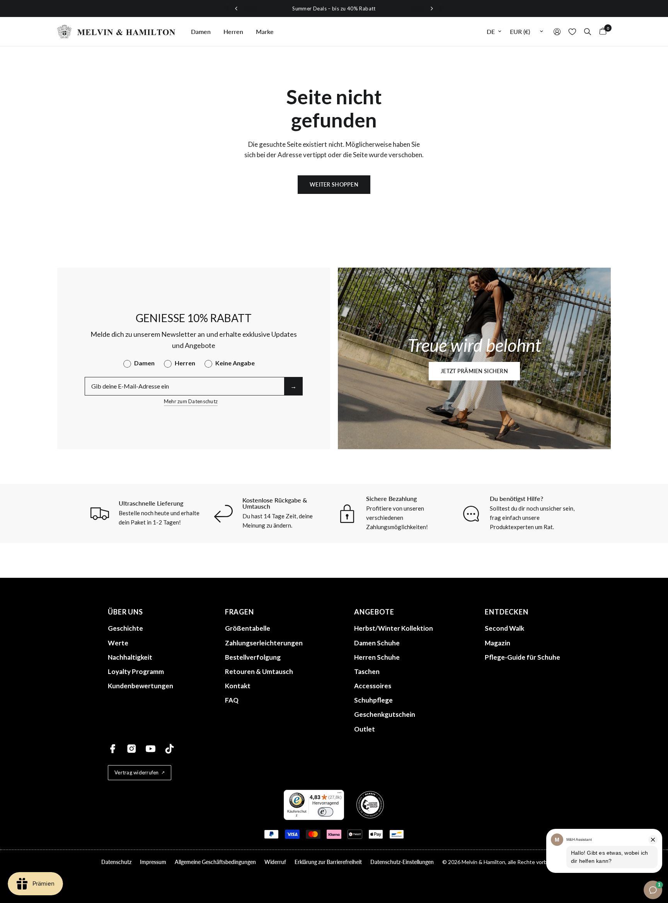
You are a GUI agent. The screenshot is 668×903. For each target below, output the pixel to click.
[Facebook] (113, 749)
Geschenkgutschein (384, 714)
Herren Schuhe (377, 657)
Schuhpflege (373, 700)
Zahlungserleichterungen (264, 643)
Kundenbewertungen (140, 686)
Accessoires (372, 686)
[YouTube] (150, 749)
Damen (201, 31)
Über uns (125, 611)
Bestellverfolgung (253, 657)
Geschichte (125, 628)
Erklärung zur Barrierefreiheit (328, 862)
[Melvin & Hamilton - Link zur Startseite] (116, 31)
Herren (233, 31)
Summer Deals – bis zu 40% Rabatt (333, 8)
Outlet (364, 729)
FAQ (232, 700)
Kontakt (237, 686)
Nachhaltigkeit (130, 657)
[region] (334, 8)
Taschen (367, 671)
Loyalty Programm (136, 671)
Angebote (374, 611)
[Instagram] (131, 749)
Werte (118, 643)
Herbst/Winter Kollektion (393, 628)
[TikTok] (169, 749)
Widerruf (275, 862)
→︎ (293, 386)
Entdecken (506, 611)
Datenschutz (116, 862)
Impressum (153, 862)
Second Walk (504, 628)
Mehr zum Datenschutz (191, 401)
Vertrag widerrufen (136, 772)
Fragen (239, 611)
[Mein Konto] (557, 31)
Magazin (497, 643)
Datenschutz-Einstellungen (402, 862)
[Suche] (587, 31)
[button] (474, 371)
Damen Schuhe (377, 643)
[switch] (325, 811)
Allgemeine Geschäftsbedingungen (215, 862)
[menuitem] (200, 32)
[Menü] (339, 794)
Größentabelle (247, 628)
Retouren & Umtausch (259, 671)
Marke (265, 31)
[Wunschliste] (572, 31)
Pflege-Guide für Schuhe (522, 657)
